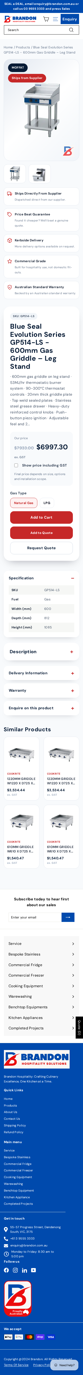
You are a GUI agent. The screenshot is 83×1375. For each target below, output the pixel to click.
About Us (11, 1112)
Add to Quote (41, 533)
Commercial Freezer (18, 1170)
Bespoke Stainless (17, 1157)
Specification (21, 578)
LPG (47, 503)
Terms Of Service (16, 1365)
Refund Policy (14, 1132)
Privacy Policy (43, 1365)
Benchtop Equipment (19, 1190)
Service (9, 1150)
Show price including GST (44, 465)
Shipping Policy (15, 1125)
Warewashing (13, 1184)
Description (23, 652)
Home (8, 1099)
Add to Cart (41, 517)
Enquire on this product (31, 708)
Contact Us (12, 1119)
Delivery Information (28, 673)
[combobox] (41, 30)
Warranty (18, 690)
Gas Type (18, 493)
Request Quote (41, 548)
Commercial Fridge (17, 1164)
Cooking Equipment (18, 1177)
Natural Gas (23, 503)
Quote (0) (79, 1027)
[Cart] (46, 19)
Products (10, 1105)
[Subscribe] (68, 917)
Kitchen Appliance (17, 1197)
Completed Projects (18, 1204)
